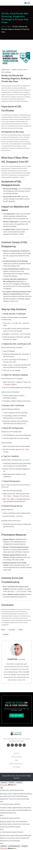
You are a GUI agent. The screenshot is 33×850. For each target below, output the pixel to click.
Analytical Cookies (8, 818)
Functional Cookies (8, 804)
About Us (16, 753)
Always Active (19, 790)
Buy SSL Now (16, 715)
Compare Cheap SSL (16, 776)
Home (3, 26)
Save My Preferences (14, 846)
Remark (16, 804)
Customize (4, 782)
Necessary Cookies (8, 790)
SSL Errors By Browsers (16, 763)
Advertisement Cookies (9, 832)
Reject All (11, 782)
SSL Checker (16, 767)
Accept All (19, 782)
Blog (9, 26)
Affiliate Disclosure (16, 757)
